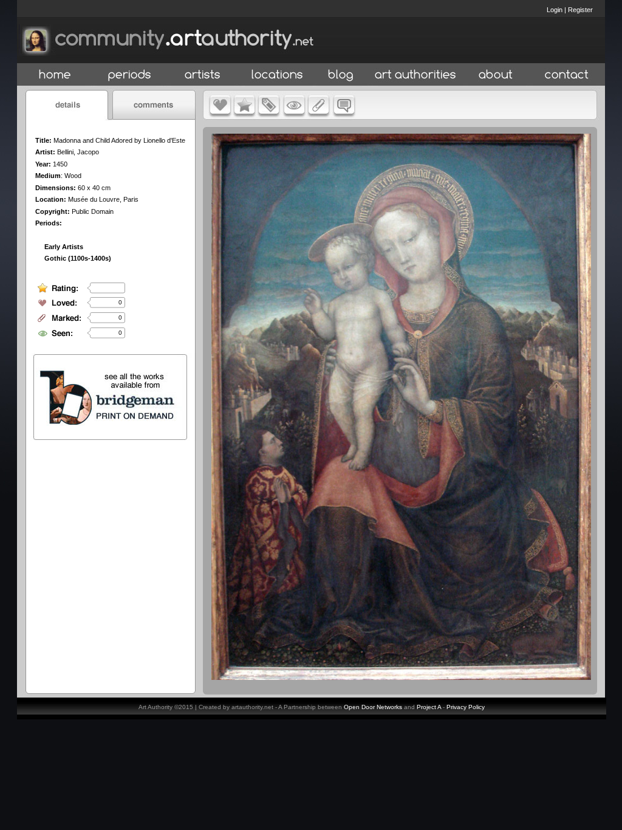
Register (580, 9)
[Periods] (129, 75)
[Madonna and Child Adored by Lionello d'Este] (401, 677)
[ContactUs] (566, 75)
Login (554, 9)
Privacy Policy (465, 707)
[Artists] (203, 75)
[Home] (55, 75)
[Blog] (340, 75)
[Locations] (276, 75)
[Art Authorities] (415, 75)
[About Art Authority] (495, 75)
